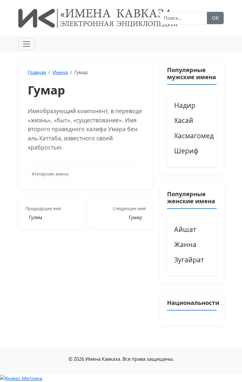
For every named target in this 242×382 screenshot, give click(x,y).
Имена (60, 72)
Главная (37, 72)
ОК (215, 18)
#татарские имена (50, 174)
